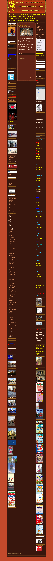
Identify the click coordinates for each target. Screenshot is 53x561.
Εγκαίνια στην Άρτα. (11, 244)
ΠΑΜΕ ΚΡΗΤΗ (10, 156)
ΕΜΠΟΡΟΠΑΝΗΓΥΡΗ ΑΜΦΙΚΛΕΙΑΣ (11, 279)
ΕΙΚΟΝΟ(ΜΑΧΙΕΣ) (11, 18)
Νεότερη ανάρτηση (20, 77)
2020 (9, 219)
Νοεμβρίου (11, 228)
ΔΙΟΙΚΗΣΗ (10, 16)
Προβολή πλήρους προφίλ (12, 100)
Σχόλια (10, 71)
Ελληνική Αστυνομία (11, 203)
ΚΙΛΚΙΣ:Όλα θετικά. (11, 262)
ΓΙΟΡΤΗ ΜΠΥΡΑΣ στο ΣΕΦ (12, 318)
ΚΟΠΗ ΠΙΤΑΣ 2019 (39, 23)
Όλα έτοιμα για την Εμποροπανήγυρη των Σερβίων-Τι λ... (12, 237)
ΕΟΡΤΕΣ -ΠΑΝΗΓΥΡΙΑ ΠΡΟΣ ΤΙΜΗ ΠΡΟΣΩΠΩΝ (40, 26)
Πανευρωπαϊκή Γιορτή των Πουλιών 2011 (12, 249)
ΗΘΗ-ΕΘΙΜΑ (14, 16)
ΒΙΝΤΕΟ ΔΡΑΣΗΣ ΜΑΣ (18, 18)
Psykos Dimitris (28, 556)
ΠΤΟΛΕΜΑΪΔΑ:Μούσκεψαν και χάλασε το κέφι (12, 275)
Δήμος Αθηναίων (11, 201)
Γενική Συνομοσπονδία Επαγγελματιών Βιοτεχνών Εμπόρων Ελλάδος (12, 200)
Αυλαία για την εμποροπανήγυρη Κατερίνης (12, 300)
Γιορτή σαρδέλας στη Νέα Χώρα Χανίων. (12, 317)
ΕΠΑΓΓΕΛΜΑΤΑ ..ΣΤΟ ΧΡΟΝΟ (21, 16)
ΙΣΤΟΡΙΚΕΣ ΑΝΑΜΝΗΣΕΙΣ (40, 29)
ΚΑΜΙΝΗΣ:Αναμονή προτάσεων (11, 259)
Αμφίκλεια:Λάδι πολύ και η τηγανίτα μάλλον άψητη (12, 274)
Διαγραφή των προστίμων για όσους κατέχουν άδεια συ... (12, 302)
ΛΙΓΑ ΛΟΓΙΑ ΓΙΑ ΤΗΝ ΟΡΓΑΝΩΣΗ (29, 16)
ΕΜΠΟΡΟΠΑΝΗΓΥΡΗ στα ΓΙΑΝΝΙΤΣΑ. (12, 311)
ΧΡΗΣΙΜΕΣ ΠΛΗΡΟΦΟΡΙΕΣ (32, 18)
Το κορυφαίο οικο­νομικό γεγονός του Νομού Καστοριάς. (12, 246)
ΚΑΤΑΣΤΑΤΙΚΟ (32, 20)
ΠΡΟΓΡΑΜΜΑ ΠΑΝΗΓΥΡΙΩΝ (16, 14)
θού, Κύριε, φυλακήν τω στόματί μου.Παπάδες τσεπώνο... (12, 239)
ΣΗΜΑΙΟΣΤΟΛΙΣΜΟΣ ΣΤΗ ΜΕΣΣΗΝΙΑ (12, 235)
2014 (9, 224)
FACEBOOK (36, 20)
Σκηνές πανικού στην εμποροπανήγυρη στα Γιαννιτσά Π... (12, 297)
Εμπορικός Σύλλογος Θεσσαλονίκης (11, 208)
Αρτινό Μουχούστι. (11, 233)
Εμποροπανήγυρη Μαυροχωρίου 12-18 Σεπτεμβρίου (12, 299)
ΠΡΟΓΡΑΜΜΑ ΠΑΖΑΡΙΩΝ (24, 14)
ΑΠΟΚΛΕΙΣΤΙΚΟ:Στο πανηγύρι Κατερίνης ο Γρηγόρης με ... (12, 309)
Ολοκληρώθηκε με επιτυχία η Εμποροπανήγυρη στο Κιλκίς (12, 295)
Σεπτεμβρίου (11, 230)
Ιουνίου (10, 331)
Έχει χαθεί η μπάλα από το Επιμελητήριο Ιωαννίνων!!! (12, 322)
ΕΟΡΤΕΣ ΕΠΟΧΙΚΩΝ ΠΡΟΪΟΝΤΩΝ (39, 27)
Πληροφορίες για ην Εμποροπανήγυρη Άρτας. (12, 325)
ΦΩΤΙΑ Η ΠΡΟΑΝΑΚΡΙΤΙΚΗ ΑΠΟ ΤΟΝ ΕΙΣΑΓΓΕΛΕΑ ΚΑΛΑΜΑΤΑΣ (12, 283)
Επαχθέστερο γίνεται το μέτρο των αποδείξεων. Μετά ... (12, 241)
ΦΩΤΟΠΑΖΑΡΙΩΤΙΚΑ (12, 20)
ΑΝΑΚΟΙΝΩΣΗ (10, 162)
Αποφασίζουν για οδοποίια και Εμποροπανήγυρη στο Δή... (12, 306)
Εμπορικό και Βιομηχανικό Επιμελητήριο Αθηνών (12, 204)
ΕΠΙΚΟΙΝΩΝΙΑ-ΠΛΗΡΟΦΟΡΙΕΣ (41, 14)
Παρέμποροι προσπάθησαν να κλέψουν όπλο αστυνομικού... (12, 281)
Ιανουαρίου (11, 335)
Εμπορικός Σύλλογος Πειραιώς (12, 209)
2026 (9, 214)
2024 (9, 216)
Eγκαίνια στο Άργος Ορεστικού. (11, 263)
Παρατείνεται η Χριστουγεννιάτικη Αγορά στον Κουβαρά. (12, 161)
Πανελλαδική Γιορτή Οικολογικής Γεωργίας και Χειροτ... (12, 254)
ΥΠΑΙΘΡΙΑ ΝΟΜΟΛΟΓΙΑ (26, 20)
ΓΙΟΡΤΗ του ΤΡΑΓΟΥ (11, 312)
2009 (9, 337)
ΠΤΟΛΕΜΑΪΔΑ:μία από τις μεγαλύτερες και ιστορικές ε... (12, 292)
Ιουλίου (10, 330)
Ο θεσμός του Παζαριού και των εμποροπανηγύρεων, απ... (12, 243)
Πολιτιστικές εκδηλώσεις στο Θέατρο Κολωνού (12, 303)
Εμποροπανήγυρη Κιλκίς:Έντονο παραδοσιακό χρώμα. (12, 314)
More (9, 82)
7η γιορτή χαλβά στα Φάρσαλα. (11, 260)
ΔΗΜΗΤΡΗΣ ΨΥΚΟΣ (11, 99)
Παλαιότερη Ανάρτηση (32, 77)
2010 (9, 336)
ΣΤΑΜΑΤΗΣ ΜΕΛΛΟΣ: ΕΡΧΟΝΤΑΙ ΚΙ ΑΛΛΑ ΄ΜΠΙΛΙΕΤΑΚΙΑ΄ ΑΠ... (12, 288)
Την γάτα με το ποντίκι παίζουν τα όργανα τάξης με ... (12, 267)
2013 (9, 225)
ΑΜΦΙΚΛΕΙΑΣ (10, 184)
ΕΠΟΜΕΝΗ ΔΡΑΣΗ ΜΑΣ (24, 18)
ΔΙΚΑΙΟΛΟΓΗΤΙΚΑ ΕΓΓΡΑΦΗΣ (32, 14)
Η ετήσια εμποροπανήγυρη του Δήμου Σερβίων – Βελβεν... (12, 286)
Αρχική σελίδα (26, 77)
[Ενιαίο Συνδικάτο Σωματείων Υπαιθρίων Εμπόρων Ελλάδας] (10, 66)
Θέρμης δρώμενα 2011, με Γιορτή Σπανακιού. (12, 269)
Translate (13, 24)
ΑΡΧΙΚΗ (10, 14)
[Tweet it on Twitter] (21, 53)
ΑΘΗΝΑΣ (10, 182)
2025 (9, 215)
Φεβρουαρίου (11, 334)
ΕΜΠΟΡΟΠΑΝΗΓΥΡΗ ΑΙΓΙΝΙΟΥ (11, 328)
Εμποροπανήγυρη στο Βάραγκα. (11, 251)
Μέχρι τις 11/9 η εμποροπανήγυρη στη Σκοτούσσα (12, 308)
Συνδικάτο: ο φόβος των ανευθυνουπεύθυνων (11, 157)
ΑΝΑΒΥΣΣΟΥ (10, 185)
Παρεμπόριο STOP (11, 210)
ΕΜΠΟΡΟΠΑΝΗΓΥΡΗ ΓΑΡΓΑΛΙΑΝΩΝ (11, 234)
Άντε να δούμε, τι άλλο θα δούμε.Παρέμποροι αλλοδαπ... (12, 319)
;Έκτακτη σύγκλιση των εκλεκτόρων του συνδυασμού (12, 159)
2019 (9, 220)
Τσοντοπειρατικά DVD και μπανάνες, (12, 268)
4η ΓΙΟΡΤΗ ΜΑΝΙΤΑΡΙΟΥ (12, 248)
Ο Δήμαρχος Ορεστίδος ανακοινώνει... (12, 285)
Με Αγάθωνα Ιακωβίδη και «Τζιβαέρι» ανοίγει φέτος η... (12, 272)
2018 (9, 221)
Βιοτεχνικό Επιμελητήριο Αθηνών (12, 198)
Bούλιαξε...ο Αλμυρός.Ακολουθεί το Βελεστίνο (12, 327)
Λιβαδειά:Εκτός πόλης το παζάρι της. (12, 293)
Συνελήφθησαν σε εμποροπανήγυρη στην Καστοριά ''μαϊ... (12, 257)
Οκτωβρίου (11, 229)
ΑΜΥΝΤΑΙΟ (10, 232)
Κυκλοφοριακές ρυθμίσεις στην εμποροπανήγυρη (12, 305)
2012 (9, 226)
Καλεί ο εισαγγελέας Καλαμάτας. (11, 290)
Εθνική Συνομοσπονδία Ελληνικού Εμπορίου (11, 202)
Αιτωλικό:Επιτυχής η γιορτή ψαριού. (25, 26)
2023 (9, 217)
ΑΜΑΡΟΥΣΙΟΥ (10, 183)
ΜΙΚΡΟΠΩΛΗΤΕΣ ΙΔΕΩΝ (19, 20)
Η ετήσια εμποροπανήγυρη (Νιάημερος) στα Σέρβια (12, 255)
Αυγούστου (11, 329)
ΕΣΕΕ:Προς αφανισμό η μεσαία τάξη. (12, 278)
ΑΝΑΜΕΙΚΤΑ (38, 30)
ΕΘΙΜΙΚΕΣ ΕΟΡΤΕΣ (39, 24)
